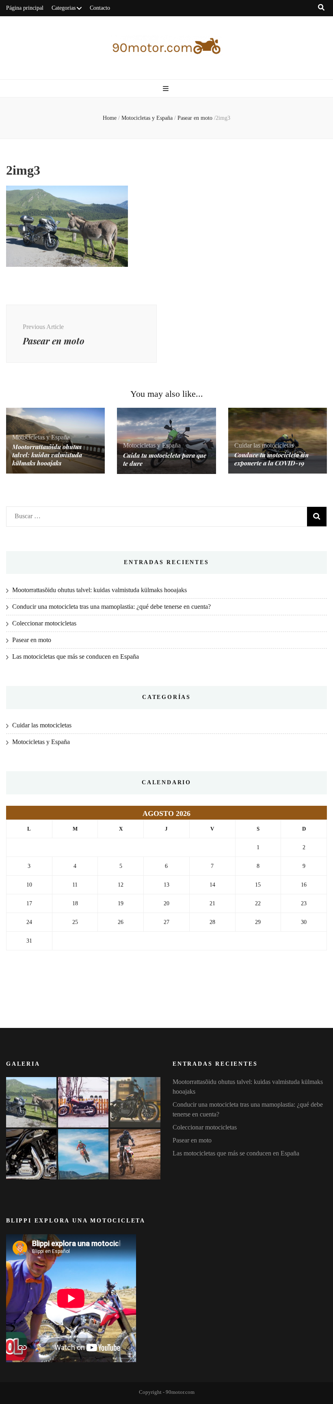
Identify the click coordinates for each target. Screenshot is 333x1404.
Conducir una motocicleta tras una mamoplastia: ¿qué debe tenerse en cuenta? (111, 606)
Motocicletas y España (147, 118)
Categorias (64, 8)
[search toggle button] (321, 7)
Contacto (100, 8)
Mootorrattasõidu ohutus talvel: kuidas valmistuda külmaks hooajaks (47, 455)
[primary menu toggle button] (167, 88)
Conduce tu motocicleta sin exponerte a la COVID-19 (271, 459)
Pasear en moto (31, 639)
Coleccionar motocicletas (44, 623)
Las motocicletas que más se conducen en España (75, 656)
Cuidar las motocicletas (264, 445)
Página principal (24, 8)
